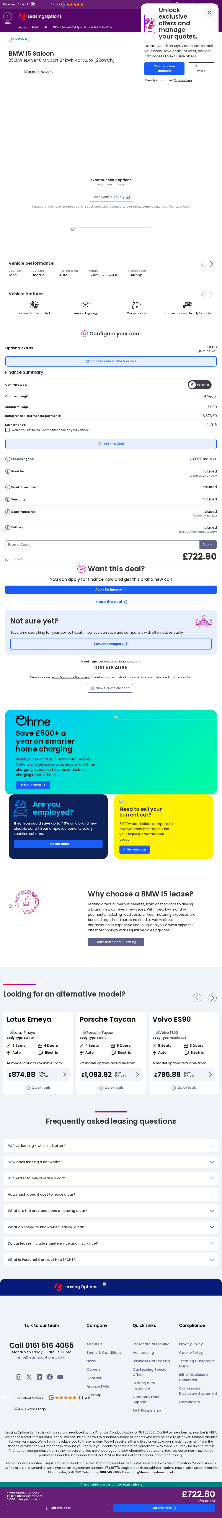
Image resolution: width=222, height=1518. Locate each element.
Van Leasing (143, 1352)
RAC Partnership (147, 1410)
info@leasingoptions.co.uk (41, 1357)
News (91, 1361)
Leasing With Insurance (144, 1386)
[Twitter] (29, 1377)
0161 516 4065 (110, 1472)
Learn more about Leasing (116, 942)
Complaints (189, 1401)
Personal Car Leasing (151, 1344)
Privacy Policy (191, 1344)
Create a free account (164, 68)
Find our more (58, 844)
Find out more (201, 68)
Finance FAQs (98, 1386)
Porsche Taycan (35, 1019)
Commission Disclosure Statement (198, 1391)
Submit (208, 544)
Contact (94, 1377)
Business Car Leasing (151, 1361)
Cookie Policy (191, 1352)
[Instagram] (19, 1377)
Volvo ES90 (99, 1019)
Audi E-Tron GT (179, 1019)
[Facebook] (50, 1377)
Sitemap (94, 1394)
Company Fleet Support (146, 1399)
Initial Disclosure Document (71, 677)
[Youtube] (60, 1377)
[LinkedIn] (39, 1377)
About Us (95, 1344)
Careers (94, 1369)
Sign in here (183, 80)
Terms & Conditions (104, 1352)
